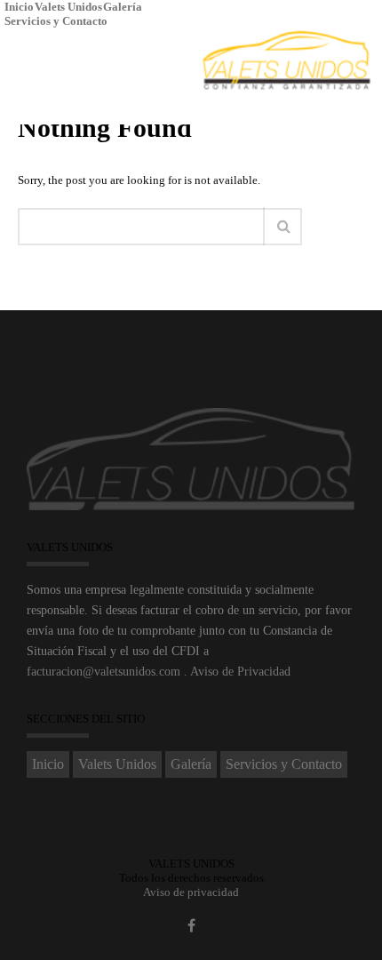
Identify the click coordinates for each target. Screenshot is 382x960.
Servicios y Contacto (55, 21)
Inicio (19, 6)
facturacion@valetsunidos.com (103, 671)
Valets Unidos (68, 6)
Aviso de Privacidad (240, 671)
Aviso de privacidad (191, 892)
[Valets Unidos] (286, 61)
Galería (122, 6)
